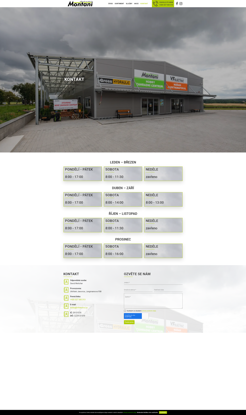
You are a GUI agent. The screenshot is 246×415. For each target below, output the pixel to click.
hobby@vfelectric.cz (79, 307)
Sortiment (119, 4)
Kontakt (144, 4)
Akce (136, 4)
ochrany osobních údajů (149, 311)
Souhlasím (163, 412)
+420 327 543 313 (77, 299)
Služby (129, 4)
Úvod (110, 4)
